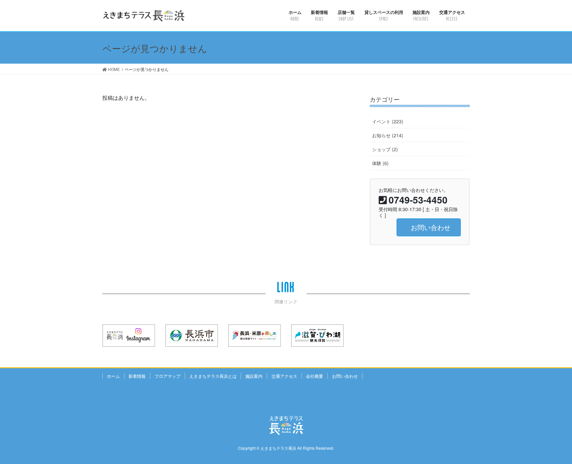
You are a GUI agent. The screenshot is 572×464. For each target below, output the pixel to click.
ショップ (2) (385, 149)
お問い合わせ (345, 376)
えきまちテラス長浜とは (213, 376)
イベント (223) (387, 121)
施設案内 (253, 376)
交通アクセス (284, 376)
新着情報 (137, 376)
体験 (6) (380, 163)
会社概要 (314, 376)
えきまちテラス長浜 (278, 448)
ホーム (113, 376)
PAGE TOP (552, 443)
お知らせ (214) (387, 135)
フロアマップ (167, 376)
